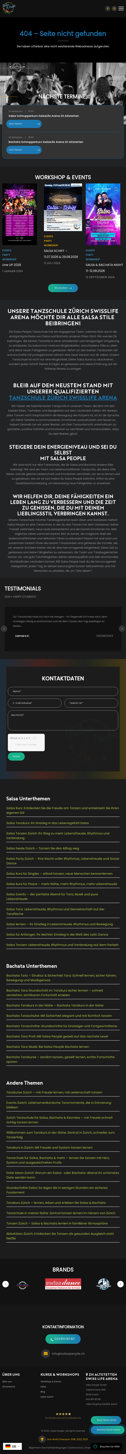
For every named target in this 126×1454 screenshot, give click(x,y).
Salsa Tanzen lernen (107, 1420)
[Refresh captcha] (34, 738)
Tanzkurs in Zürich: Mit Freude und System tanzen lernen (49, 1147)
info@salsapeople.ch (68, 1353)
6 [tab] (72, 1294)
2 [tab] (53, 1294)
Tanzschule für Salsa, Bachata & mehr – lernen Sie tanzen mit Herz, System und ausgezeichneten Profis (58, 1160)
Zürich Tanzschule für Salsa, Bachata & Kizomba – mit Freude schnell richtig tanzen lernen (59, 1119)
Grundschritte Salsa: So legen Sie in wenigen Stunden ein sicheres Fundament (57, 1190)
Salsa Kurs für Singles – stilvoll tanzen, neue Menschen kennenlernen (59, 873)
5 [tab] (67, 1294)
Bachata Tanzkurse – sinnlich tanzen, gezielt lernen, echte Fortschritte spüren (60, 1059)
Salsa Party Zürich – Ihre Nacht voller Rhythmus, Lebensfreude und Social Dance (62, 860)
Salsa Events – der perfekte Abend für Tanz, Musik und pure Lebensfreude (52, 896)
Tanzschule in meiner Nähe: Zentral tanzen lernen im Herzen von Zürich (60, 1213)
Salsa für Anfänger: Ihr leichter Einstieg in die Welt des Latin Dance (57, 934)
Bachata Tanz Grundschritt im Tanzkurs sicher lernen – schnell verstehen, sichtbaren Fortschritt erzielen (54, 992)
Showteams (8, 1386)
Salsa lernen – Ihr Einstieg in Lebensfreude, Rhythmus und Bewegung (59, 924)
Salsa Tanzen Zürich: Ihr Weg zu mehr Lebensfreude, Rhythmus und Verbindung (57, 835)
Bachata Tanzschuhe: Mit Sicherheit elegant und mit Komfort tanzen (59, 1016)
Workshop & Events (51, 1381)
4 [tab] (63, 1294)
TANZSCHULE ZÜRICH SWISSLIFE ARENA (63, 397)
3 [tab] (58, 1294)
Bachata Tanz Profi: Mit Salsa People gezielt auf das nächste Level (57, 1036)
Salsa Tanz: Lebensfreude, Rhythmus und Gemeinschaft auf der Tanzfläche (55, 911)
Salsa (43, 1386)
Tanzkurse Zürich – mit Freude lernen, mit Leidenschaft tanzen (54, 1092)
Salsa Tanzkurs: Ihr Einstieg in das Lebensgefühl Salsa (47, 823)
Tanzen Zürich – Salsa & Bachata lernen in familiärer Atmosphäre (57, 1223)
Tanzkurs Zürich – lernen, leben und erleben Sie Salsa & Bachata (56, 1203)
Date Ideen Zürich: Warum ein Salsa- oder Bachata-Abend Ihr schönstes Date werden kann (62, 1175)
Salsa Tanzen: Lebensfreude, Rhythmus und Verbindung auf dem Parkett (62, 945)
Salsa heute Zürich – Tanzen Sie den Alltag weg (42, 848)
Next (122, 628)
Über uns (7, 1381)
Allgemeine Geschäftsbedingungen (48, 1447)
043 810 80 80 (65, 1339)
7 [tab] (76, 1294)
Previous (4, 628)
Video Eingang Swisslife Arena (101, 1404)
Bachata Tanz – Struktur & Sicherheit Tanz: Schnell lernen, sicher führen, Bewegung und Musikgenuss (61, 977)
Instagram (114, 8)
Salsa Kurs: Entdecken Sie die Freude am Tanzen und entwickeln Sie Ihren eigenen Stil (62, 810)
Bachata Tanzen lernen (108, 1430)
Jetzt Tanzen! (15, 124)
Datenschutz (76, 1447)
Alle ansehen (60, 288)
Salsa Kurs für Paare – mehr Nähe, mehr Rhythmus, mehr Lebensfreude (61, 884)
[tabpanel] (22, 1285)
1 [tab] (49, 1294)
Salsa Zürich (47, 1396)
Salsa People (57, 1430)
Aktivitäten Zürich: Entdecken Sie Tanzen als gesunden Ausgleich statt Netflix (60, 1236)
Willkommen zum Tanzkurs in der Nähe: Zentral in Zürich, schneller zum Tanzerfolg (60, 1134)
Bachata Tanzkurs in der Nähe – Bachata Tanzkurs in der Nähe (55, 1005)
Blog (43, 1391)
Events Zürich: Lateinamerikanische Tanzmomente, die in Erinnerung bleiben (58, 1105)
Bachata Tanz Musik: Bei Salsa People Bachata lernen (47, 1047)
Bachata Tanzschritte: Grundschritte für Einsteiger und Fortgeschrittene (61, 1026)
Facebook (107, 8)
